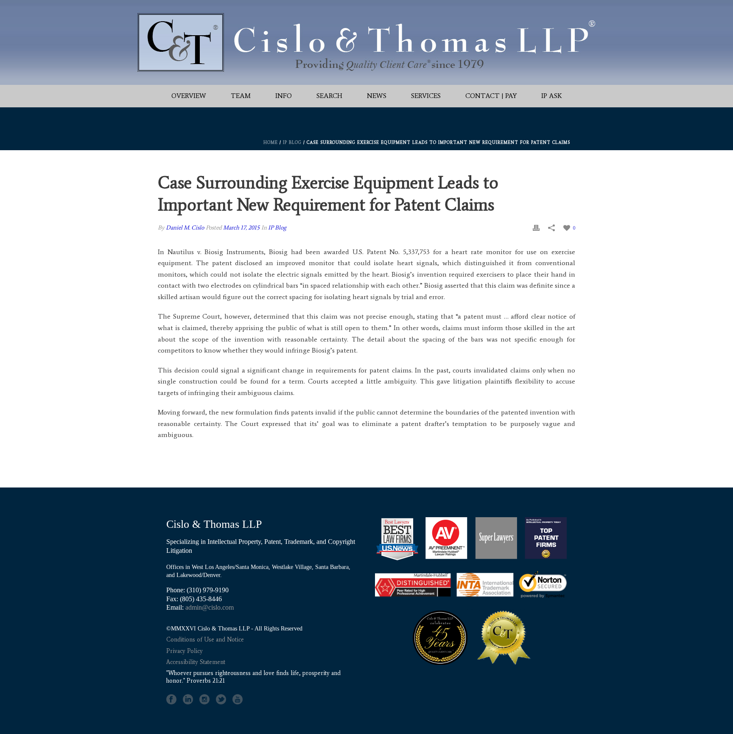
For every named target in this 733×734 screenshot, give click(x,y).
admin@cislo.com (209, 607)
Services (426, 96)
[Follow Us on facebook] (171, 700)
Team (241, 96)
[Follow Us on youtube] (237, 700)
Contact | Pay (491, 96)
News (376, 96)
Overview (188, 96)
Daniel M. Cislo (185, 227)
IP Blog (292, 142)
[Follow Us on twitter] (221, 700)
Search (329, 96)
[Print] (536, 227)
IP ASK (551, 96)
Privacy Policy (184, 651)
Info (283, 96)
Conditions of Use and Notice (205, 639)
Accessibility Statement (195, 662)
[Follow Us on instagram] (204, 700)
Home (270, 142)
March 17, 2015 (241, 227)
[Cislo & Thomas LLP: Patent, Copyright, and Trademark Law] (366, 42)
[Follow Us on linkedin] (188, 700)
